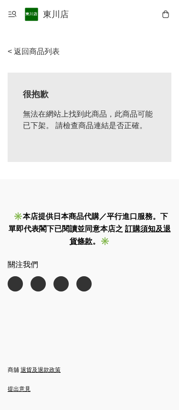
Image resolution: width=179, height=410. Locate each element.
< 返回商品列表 (34, 51)
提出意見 (19, 389)
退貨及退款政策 (41, 370)
